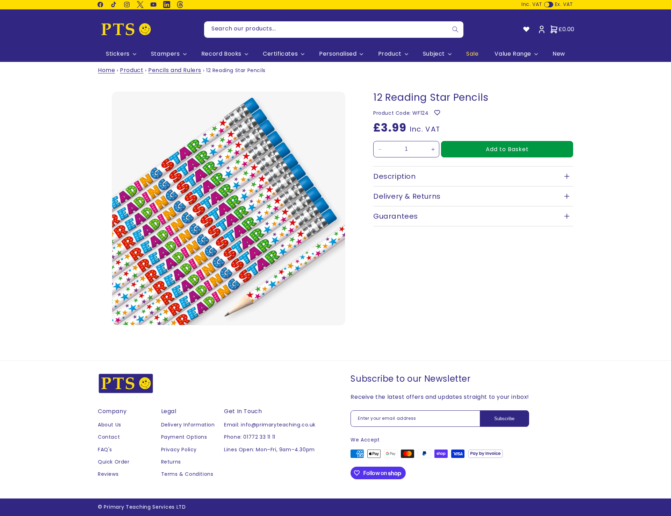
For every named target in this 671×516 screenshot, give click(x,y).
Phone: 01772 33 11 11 (249, 436)
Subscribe (504, 418)
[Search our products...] (455, 29)
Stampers (165, 54)
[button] (120, 54)
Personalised (337, 54)
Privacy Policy (179, 449)
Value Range (513, 54)
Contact (109, 436)
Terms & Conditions (187, 474)
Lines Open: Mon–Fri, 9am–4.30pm (269, 449)
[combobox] (333, 29)
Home (106, 70)
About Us (109, 424)
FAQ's (105, 449)
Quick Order (114, 461)
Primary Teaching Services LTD (145, 506)
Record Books (221, 54)
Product (390, 54)
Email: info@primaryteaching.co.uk (270, 424)
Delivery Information (188, 424)
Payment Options (184, 436)
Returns (171, 461)
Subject (434, 54)
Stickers (118, 54)
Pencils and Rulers (174, 70)
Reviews (108, 474)
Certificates (280, 54)
